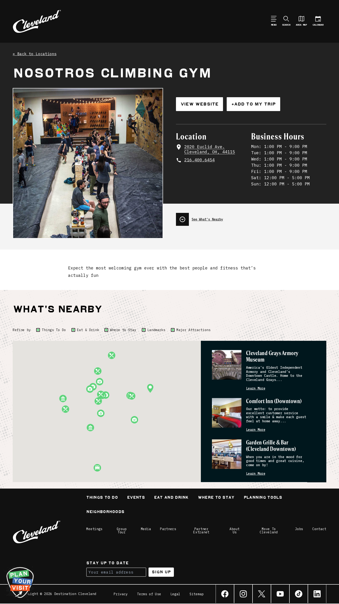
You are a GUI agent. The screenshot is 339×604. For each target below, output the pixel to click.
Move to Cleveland (269, 530)
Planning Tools (263, 498)
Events (136, 498)
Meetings (94, 529)
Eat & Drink (88, 330)
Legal (175, 594)
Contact (319, 529)
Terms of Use (149, 594)
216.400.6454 (199, 160)
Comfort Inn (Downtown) (274, 401)
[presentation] (251, 217)
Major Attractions (193, 330)
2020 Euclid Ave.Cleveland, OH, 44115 (209, 149)
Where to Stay (123, 330)
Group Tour (122, 530)
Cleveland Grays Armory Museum (272, 356)
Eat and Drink (171, 498)
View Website (199, 104)
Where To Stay (216, 498)
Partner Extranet (201, 530)
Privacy (121, 594)
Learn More (255, 388)
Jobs (299, 529)
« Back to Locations (34, 54)
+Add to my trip (253, 104)
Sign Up (161, 572)
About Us (234, 530)
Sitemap (197, 594)
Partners (168, 529)
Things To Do (54, 330)
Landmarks (156, 330)
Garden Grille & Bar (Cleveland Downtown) (271, 446)
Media (146, 529)
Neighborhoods (105, 512)
